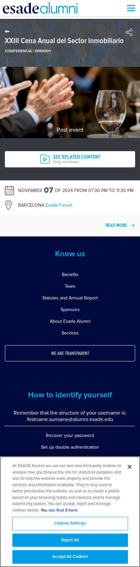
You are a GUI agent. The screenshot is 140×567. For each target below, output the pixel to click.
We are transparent (70, 353)
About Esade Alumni (70, 321)
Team (70, 286)
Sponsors (70, 309)
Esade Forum (45, 205)
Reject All (70, 540)
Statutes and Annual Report (70, 298)
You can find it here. (59, 510)
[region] (70, 511)
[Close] (129, 467)
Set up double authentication (70, 447)
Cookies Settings (70, 523)
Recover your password (70, 435)
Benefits (70, 274)
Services (70, 333)
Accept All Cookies (70, 557)
